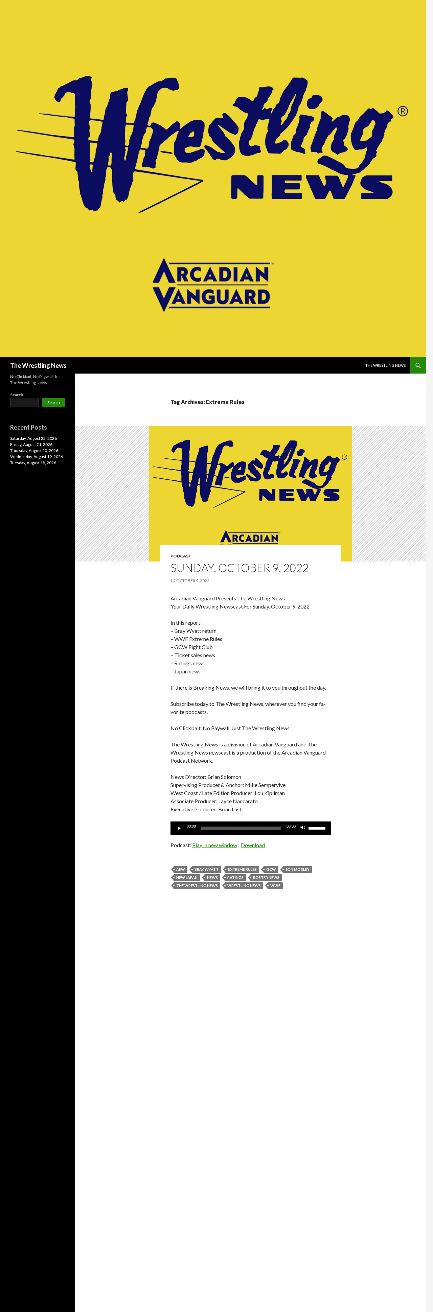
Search (16, 394)
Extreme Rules (242, 869)
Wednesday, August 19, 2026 (36, 456)
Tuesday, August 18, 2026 (33, 462)
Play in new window (214, 845)
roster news (266, 877)
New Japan (187, 877)
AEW (180, 869)
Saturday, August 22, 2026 (33, 438)
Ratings (235, 877)
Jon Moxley (298, 869)
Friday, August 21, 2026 (31, 444)
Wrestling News (244, 885)
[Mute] (303, 828)
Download (253, 845)
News (212, 877)
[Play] (179, 828)
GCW (271, 869)
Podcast (180, 555)
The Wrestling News (38, 365)
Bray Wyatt (207, 869)
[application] (250, 828)
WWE (275, 885)
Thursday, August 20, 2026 (34, 450)
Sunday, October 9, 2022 (239, 567)
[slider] (318, 827)
